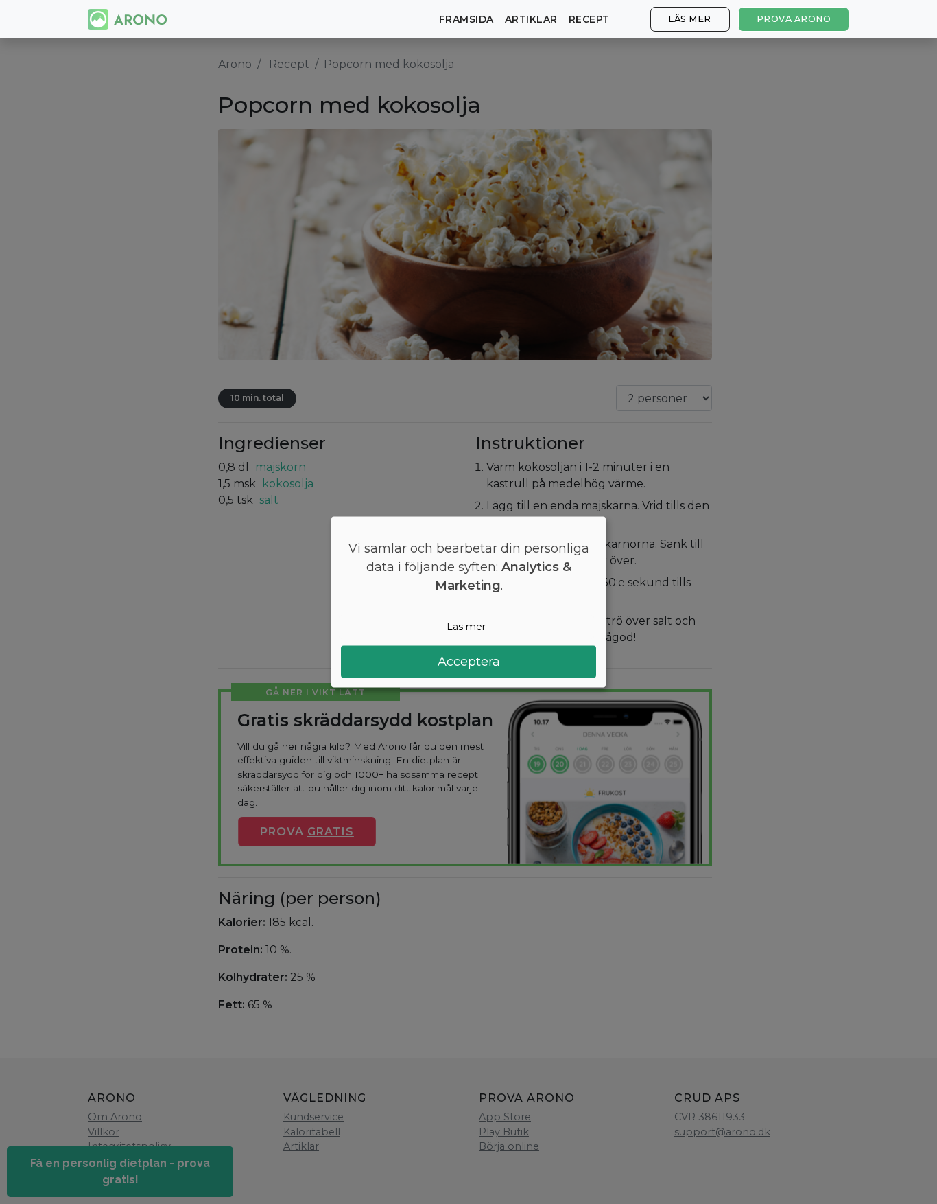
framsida (466, 19)
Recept (589, 19)
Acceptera (469, 661)
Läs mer (689, 19)
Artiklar (531, 19)
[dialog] (468, 602)
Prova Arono (794, 19)
